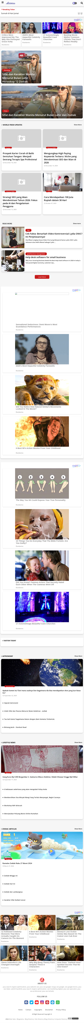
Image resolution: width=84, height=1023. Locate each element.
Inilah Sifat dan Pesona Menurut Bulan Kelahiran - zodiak (25, 711)
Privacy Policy (61, 1010)
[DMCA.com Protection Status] (73, 1019)
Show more (77, 223)
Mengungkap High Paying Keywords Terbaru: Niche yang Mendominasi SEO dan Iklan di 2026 (60, 158)
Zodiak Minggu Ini (11, 876)
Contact (28, 1010)
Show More (78, 125)
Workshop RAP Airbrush (13, 805)
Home (20, 1010)
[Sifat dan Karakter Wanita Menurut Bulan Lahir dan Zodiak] (42, 102)
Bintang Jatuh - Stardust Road (15, 727)
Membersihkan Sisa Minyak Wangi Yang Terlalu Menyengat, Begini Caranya (32, 797)
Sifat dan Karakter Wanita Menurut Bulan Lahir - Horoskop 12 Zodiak (18, 77)
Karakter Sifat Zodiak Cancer (14, 900)
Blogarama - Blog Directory (25, 1019)
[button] (79, 13)
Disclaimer (49, 1010)
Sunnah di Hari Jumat (10, 13)
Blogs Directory (49, 1019)
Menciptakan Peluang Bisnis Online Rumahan (21, 814)
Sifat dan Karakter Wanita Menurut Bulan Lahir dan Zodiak (39, 115)
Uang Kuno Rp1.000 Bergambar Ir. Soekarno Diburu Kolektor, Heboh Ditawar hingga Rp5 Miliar (40, 777)
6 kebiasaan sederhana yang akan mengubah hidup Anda (25, 789)
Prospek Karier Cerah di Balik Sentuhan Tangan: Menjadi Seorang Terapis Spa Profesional (20, 156)
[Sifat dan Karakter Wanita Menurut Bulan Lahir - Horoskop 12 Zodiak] (21, 67)
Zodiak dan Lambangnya (13, 892)
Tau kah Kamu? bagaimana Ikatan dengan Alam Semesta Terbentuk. (29, 719)
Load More (42, 277)
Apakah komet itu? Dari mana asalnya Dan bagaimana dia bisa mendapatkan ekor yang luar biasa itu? (42, 691)
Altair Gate (12, 1019)
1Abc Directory (39, 1019)
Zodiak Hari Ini (9, 884)
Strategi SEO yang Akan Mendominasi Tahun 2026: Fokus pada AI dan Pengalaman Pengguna (20, 202)
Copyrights (38, 1010)
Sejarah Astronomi (11, 703)
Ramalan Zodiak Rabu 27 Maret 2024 (17, 863)
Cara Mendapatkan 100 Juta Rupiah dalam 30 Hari (58, 199)
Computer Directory (60, 1019)
